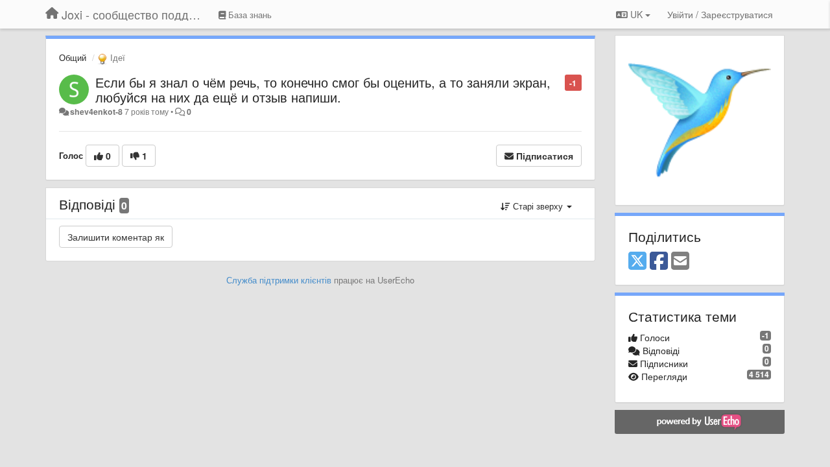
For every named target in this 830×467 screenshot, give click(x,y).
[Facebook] (659, 261)
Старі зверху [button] (537, 206)
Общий (72, 57)
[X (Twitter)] (637, 261)
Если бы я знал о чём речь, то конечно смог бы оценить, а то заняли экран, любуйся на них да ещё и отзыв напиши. (323, 89)
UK (636, 14)
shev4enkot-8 (96, 111)
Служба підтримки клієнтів (278, 280)
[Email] (680, 261)
